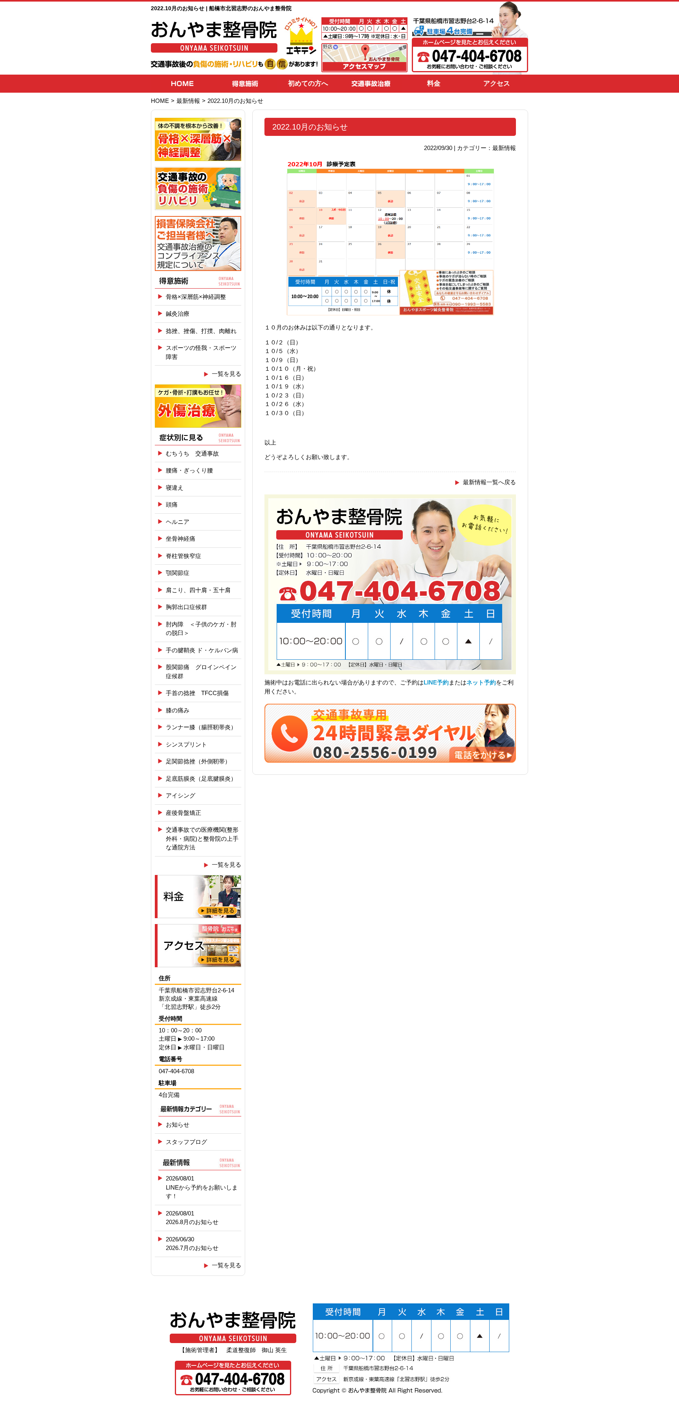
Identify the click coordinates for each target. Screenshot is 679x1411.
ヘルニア (177, 521)
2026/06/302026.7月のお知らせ (192, 1244)
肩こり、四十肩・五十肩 (198, 590)
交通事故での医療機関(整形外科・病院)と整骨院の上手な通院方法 (202, 838)
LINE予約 (436, 682)
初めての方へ (308, 83)
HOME (160, 100)
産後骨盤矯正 (183, 812)
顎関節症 (177, 572)
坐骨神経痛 (180, 538)
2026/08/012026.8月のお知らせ (192, 1218)
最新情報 (188, 100)
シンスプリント (186, 744)
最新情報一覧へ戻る (489, 482)
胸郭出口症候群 (186, 607)
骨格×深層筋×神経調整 (196, 296)
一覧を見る (226, 373)
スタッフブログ (186, 1141)
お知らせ (177, 1124)
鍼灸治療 (177, 313)
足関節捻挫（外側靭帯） (198, 761)
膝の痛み (177, 710)
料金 (433, 83)
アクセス (496, 83)
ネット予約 (481, 682)
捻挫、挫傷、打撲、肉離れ (201, 331)
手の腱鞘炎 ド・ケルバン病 (202, 650)
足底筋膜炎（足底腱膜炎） (201, 778)
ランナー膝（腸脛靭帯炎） (201, 727)
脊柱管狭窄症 (183, 556)
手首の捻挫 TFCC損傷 (197, 693)
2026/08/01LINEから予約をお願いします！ (202, 1187)
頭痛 (172, 504)
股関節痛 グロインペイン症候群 (201, 671)
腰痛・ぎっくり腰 (189, 470)
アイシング (180, 795)
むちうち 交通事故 (192, 453)
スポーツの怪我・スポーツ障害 (201, 352)
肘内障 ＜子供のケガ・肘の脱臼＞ (201, 629)
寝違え (175, 487)
